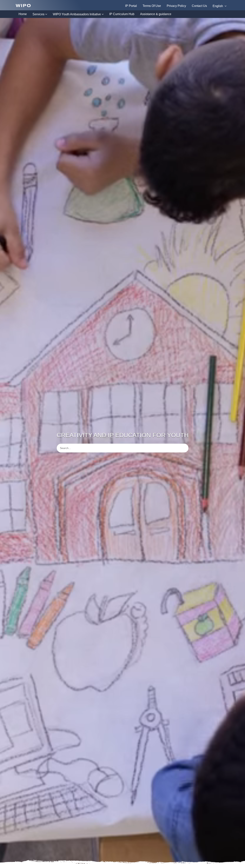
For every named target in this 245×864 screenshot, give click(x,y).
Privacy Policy (176, 5)
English (218, 6)
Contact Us (199, 5)
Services (38, 14)
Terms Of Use (152, 5)
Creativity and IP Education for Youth (123, 435)
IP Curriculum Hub (121, 14)
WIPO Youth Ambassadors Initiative (77, 14)
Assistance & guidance (155, 14)
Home (23, 14)
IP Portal (131, 5)
